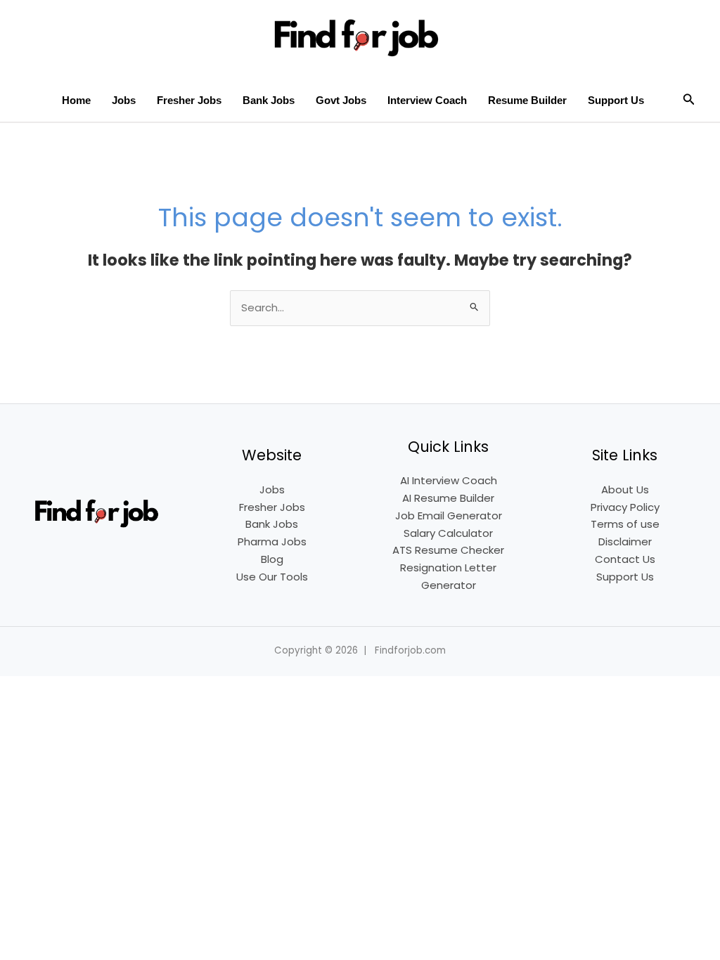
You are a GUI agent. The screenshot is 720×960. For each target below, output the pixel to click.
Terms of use (625, 524)
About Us (625, 489)
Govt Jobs (341, 100)
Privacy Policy (625, 507)
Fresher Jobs (189, 100)
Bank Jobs (269, 100)
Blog (272, 559)
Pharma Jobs (272, 541)
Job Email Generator (448, 515)
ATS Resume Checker (448, 550)
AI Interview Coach (448, 480)
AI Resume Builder (448, 498)
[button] (689, 100)
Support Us (616, 100)
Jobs (124, 100)
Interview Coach (427, 100)
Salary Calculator (448, 533)
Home (76, 100)
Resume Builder (527, 100)
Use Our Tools (272, 576)
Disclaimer (625, 541)
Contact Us (625, 559)
